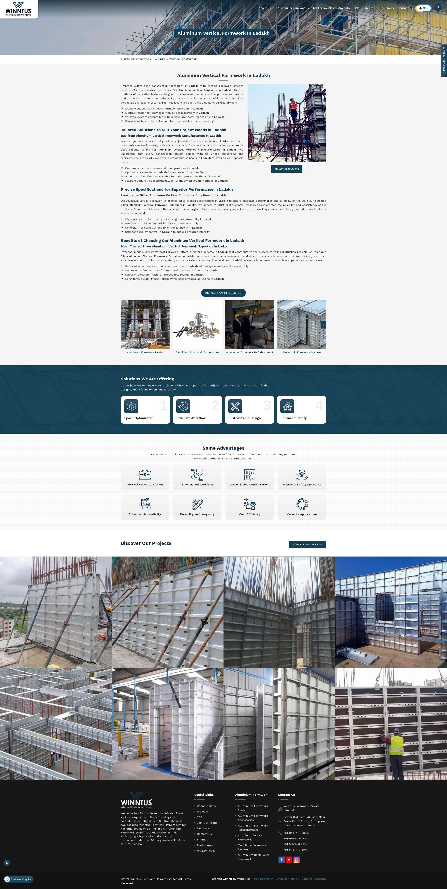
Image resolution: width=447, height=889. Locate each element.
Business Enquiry (20, 879)
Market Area (205, 845)
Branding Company (313, 878)
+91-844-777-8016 (296, 849)
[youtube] (289, 860)
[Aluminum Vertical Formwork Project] (56, 612)
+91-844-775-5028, (296, 833)
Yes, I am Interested (225, 292)
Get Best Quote (288, 168)
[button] (123, 325)
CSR (356, 8)
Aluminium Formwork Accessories (253, 818)
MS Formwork (322, 8)
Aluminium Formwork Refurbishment (253, 827)
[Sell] (423, 8)
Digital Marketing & (287, 878)
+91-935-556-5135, (296, 844)
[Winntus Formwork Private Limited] (18, 9)
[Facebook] (282, 860)
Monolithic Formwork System (252, 847)
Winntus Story (206, 806)
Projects (344, 8)
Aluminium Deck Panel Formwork (253, 857)
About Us (265, 8)
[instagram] (297, 860)
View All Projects (305, 544)
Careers (368, 8)
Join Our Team (207, 822)
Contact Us (405, 8)
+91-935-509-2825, (296, 838)
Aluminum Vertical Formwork (250, 837)
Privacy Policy (206, 850)
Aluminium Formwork (292, 8)
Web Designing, (263, 878)
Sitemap (202, 839)
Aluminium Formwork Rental (253, 808)
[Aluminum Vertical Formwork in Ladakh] (287, 123)
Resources (387, 8)
